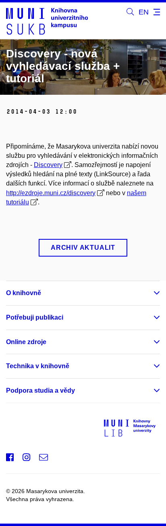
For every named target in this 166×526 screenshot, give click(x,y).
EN (144, 12)
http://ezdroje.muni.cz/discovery (50, 193)
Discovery (48, 164)
